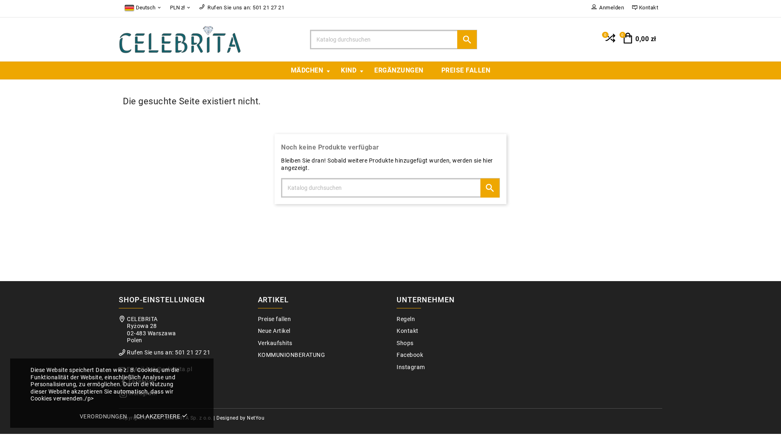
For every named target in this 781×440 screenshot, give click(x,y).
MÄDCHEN (307, 70)
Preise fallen (466, 70)
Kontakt (408, 331)
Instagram (411, 367)
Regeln (406, 319)
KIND (348, 70)
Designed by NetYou (240, 418)
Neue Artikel (274, 331)
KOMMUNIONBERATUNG (291, 355)
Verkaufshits (275, 343)
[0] (609, 41)
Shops (405, 343)
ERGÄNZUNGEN (398, 70)
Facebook (410, 355)
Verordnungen (103, 416)
